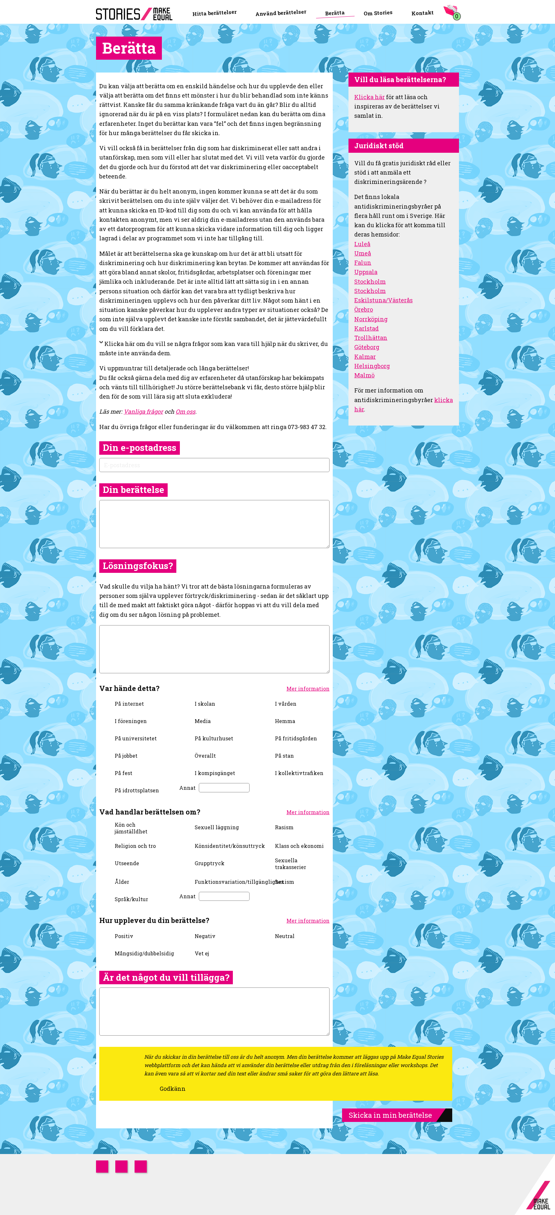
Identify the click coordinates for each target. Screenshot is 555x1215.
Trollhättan (370, 337)
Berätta (335, 12)
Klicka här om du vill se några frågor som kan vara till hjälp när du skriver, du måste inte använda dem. (213, 348)
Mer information (308, 688)
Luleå (362, 244)
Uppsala (365, 272)
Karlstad (366, 328)
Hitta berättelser (214, 12)
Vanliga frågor (143, 411)
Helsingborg (372, 366)
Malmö (364, 375)
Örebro (363, 309)
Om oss (185, 411)
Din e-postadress (139, 447)
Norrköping (371, 319)
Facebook (141, 1166)
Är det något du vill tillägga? (166, 977)
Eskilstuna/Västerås (383, 300)
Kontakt (422, 13)
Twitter (121, 1166)
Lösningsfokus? (138, 566)
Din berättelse (133, 489)
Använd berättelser (280, 12)
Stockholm (370, 281)
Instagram (102, 1166)
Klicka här (369, 97)
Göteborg (366, 347)
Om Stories (378, 12)
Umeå (362, 253)
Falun (362, 262)
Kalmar (365, 356)
